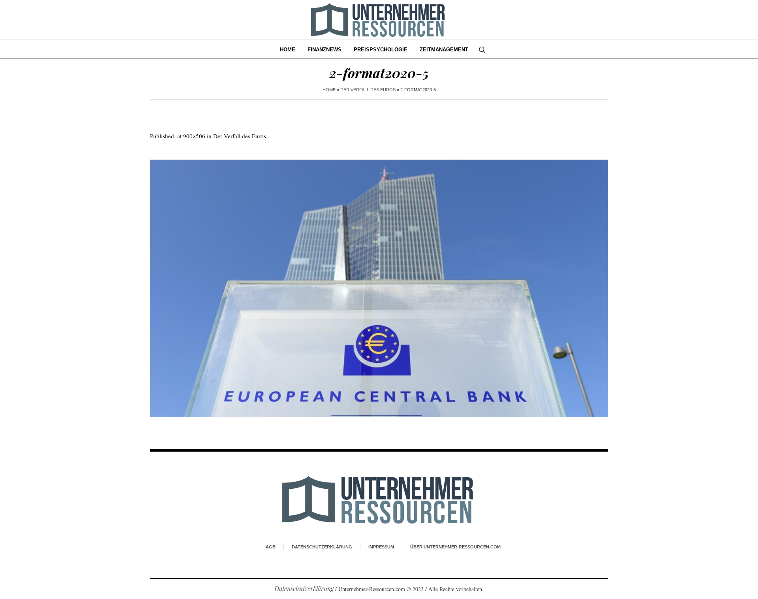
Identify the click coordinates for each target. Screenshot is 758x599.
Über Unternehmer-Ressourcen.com (455, 546)
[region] (103, 533)
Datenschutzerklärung (322, 546)
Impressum (381, 546)
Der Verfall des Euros (368, 89)
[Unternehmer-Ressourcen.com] (379, 499)
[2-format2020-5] (379, 288)
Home (329, 89)
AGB (271, 546)
